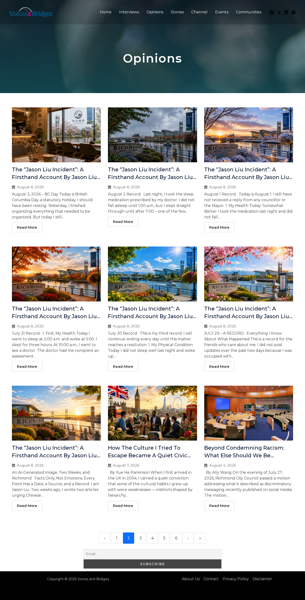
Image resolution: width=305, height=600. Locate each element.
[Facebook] (272, 12)
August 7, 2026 (126, 465)
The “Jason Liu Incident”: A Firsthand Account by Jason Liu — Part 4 (54, 316)
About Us (191, 579)
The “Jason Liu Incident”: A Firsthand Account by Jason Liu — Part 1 (54, 455)
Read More (27, 227)
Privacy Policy (236, 579)
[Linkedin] (286, 12)
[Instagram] (293, 12)
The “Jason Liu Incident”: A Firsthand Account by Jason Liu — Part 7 (54, 177)
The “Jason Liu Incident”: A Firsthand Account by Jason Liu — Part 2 (246, 316)
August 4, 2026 (222, 465)
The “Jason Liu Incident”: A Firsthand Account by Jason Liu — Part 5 (246, 177)
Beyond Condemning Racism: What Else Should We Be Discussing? (244, 455)
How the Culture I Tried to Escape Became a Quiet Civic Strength (147, 455)
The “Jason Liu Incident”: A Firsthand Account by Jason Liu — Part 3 (150, 316)
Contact (211, 579)
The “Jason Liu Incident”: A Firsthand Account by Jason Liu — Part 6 (150, 177)
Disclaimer (262, 579)
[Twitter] (279, 12)
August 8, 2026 (30, 187)
